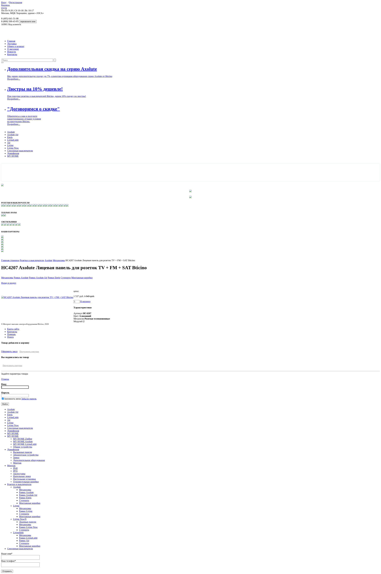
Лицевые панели (27, 522)
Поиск (10, 337)
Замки (16, 457)
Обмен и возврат (15, 46)
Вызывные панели (22, 452)
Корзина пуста (5, 6)
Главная (11, 41)
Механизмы (59, 260)
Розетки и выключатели (32, 260)
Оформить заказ (9, 351)
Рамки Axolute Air (38, 277)
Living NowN (19, 519)
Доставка (12, 43)
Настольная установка (24, 479)
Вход (3, 2)
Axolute (11, 132)
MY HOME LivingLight (24, 444)
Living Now (13, 148)
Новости (11, 51)
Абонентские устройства (25, 455)
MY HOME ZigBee (22, 439)
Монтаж (17, 463)
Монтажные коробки (82, 277)
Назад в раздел (8, 283)
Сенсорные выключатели (20, 150)
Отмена (5, 379)
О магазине (13, 49)
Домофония (13, 153)
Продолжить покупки (29, 351)
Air (8, 142)
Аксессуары (19, 473)
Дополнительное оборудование (29, 460)
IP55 (15, 471)
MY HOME (13, 156)
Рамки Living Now (28, 527)
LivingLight (12, 140)
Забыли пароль (28, 398)
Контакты (12, 54)
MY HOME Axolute (23, 441)
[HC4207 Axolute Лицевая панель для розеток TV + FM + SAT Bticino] (37, 297)
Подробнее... (13, 79)
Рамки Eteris (54, 277)
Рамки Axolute (21, 277)
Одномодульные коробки (26, 481)
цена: (76, 291)
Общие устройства (22, 447)
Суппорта (66, 277)
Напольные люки (22, 476)
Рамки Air (24, 540)
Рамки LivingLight (28, 538)
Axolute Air (12, 134)
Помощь (11, 334)
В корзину (85, 301)
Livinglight (18, 532)
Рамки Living (25, 511)
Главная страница (10, 260)
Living (10, 145)
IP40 (15, 468)
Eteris (10, 137)
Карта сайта (13, 329)
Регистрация (15, 2)
